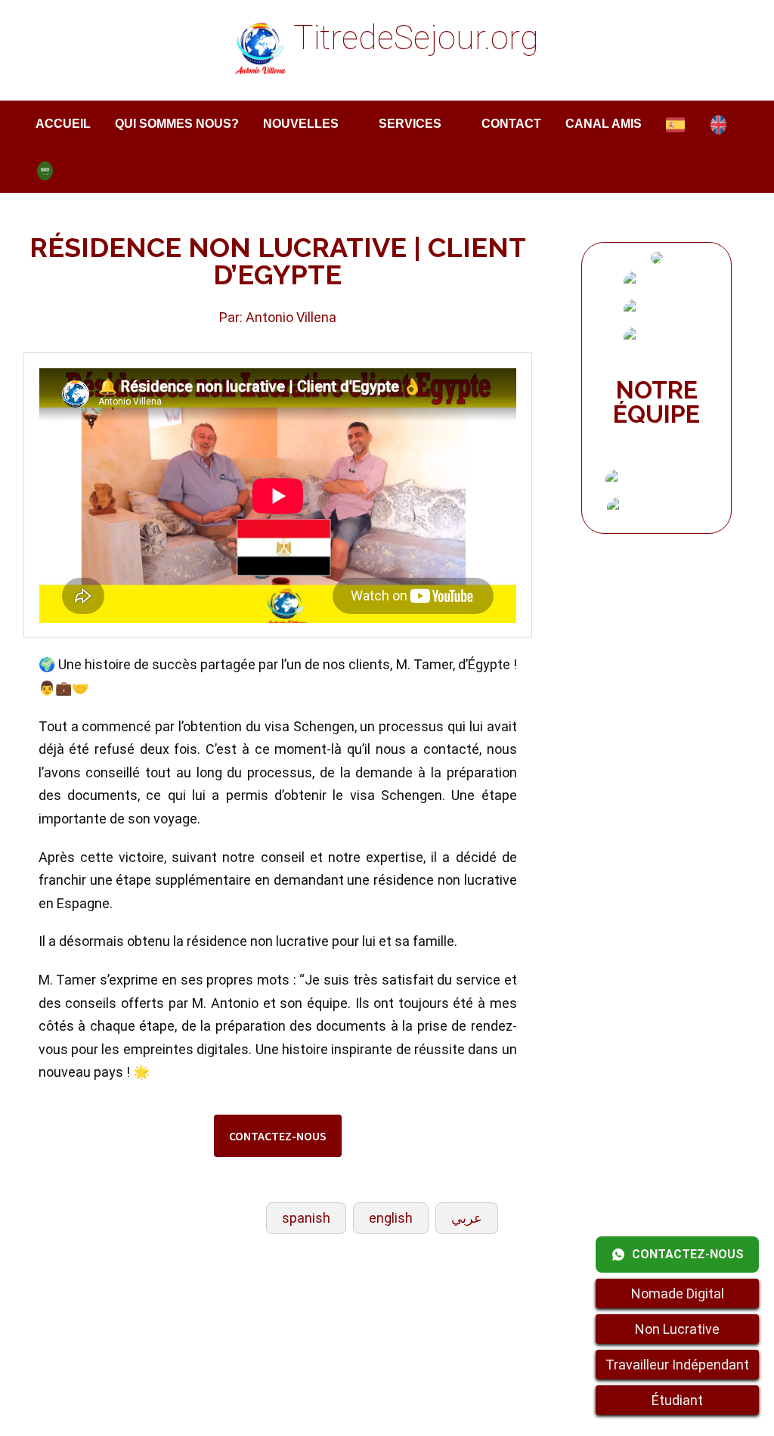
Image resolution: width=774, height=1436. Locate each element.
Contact (511, 123)
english (391, 1218)
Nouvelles (301, 123)
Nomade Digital (677, 1293)
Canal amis (603, 123)
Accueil (63, 123)
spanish (306, 1218)
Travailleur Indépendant (677, 1364)
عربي (466, 1218)
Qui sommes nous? (177, 123)
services (410, 123)
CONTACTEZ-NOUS (278, 1135)
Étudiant (677, 1400)
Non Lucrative (677, 1329)
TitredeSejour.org (416, 37)
